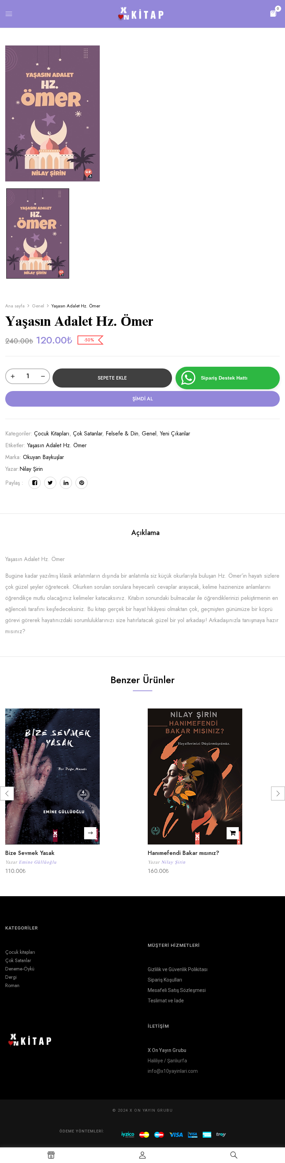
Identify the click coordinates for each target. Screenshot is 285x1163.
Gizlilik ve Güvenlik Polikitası (177, 969)
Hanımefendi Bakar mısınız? (183, 853)
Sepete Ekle (112, 377)
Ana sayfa (15, 306)
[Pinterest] (81, 483)
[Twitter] (50, 483)
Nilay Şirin (31, 469)
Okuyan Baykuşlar (43, 457)
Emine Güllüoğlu (38, 862)
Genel (38, 306)
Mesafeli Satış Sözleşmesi (177, 990)
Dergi (11, 977)
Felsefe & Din (122, 434)
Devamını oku (90, 833)
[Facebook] (34, 483)
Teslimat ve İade (166, 1000)
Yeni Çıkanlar (175, 434)
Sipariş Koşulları (165, 980)
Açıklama (145, 533)
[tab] (145, 534)
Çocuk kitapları (52, 434)
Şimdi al (142, 398)
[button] (273, 13)
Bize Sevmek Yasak (30, 853)
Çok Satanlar (87, 434)
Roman (12, 985)
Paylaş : (14, 483)
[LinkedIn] (66, 483)
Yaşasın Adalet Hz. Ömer (57, 445)
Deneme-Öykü (19, 968)
